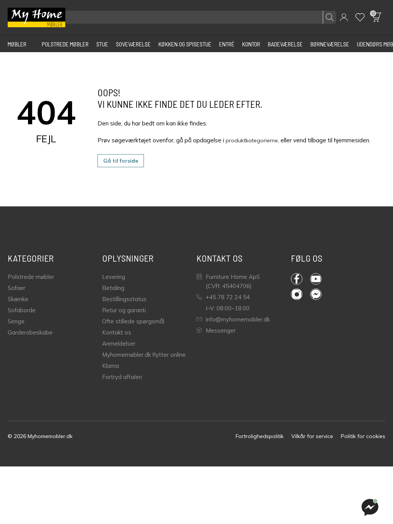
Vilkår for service (312, 436)
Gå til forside (120, 160)
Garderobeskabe (30, 332)
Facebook (300, 279)
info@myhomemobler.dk (238, 319)
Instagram (300, 294)
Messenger (221, 330)
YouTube (319, 279)
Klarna (110, 365)
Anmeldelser (118, 343)
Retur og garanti (124, 310)
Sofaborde (22, 310)
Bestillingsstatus (124, 299)
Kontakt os (116, 332)
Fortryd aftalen (122, 377)
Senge (16, 321)
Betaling (113, 288)
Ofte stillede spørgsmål (133, 321)
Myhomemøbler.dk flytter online (144, 354)
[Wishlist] (360, 17)
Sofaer (16, 288)
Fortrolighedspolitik (260, 436)
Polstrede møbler (31, 276)
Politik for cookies (363, 436)
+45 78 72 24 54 (228, 297)
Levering (113, 276)
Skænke (18, 299)
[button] (344, 17)
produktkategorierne (252, 140)
